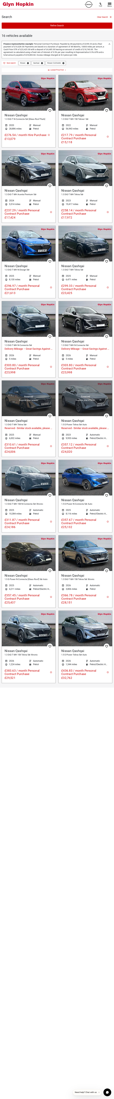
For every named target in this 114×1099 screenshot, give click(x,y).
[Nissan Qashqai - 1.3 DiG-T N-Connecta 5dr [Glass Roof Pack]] (28, 93)
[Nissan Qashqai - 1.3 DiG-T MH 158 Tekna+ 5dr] (85, 93)
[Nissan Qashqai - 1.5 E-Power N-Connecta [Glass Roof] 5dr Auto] (28, 553)
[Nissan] (88, 4)
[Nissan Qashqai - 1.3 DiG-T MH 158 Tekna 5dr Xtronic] (85, 553)
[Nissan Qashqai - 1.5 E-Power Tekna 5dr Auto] (85, 398)
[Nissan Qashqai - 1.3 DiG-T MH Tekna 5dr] (85, 168)
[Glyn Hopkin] (18, 4)
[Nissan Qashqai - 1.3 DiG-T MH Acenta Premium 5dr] (28, 168)
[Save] (50, 110)
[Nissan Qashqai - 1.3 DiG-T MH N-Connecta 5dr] (28, 319)
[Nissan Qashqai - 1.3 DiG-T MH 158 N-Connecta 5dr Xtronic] (28, 477)
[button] (28, 63)
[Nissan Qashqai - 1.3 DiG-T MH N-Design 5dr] (28, 243)
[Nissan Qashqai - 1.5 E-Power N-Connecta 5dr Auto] (85, 477)
